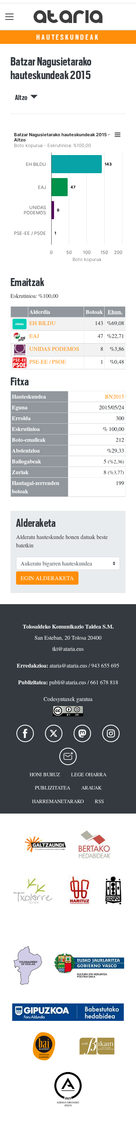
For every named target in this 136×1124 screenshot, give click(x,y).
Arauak (91, 787)
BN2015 (114, 396)
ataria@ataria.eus (68, 665)
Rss (99, 801)
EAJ (34, 335)
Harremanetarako (58, 801)
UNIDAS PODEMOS (54, 348)
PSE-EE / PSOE (47, 361)
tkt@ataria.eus (68, 648)
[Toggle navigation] (9, 16)
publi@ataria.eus (67, 682)
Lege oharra (88, 774)
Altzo (22, 97)
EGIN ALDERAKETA (47, 578)
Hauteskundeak (67, 37)
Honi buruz (45, 774)
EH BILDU (42, 322)
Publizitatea (52, 787)
